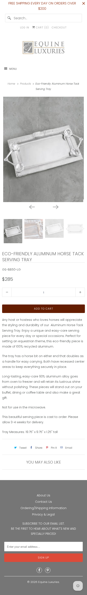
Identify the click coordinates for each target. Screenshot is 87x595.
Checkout (59, 27)
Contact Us (43, 502)
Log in (24, 27)
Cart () (42, 27)
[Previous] (31, 206)
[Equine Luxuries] (43, 48)
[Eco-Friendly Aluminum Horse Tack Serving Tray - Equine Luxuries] (43, 149)
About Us (43, 495)
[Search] (9, 18)
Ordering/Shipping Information (43, 508)
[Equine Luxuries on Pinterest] (47, 570)
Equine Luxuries (48, 582)
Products (26, 83)
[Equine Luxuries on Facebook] (39, 570)
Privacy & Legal (43, 514)
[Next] (55, 206)
